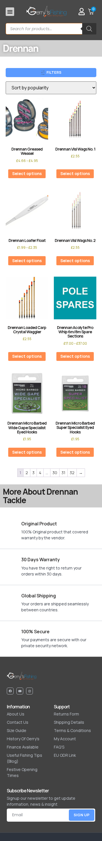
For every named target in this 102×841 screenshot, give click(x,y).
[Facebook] (10, 691)
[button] (10, 11)
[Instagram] (29, 691)
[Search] (89, 28)
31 (63, 472)
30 (54, 472)
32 (72, 472)
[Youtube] (19, 691)
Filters (53, 72)
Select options (27, 173)
